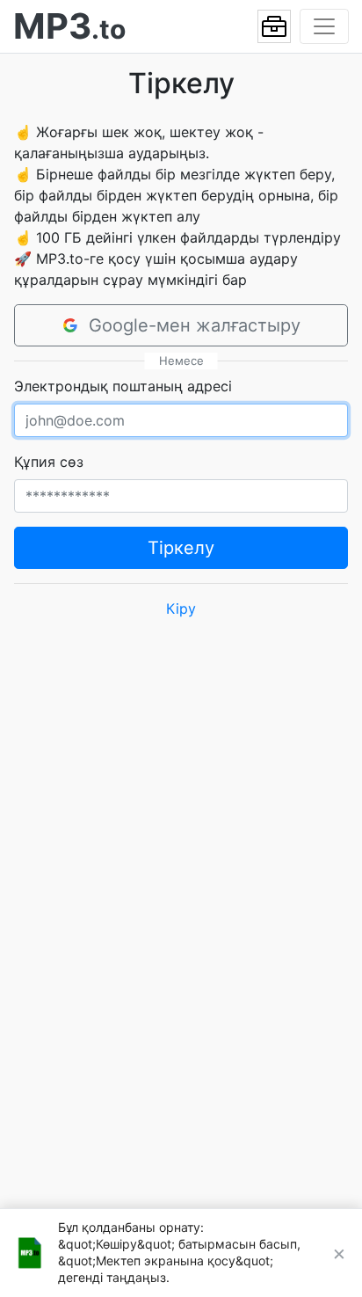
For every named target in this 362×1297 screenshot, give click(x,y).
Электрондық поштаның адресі (123, 386)
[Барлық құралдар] (274, 26)
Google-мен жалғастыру (194, 325)
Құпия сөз (48, 461)
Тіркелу (181, 547)
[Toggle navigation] (324, 26)
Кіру (181, 608)
